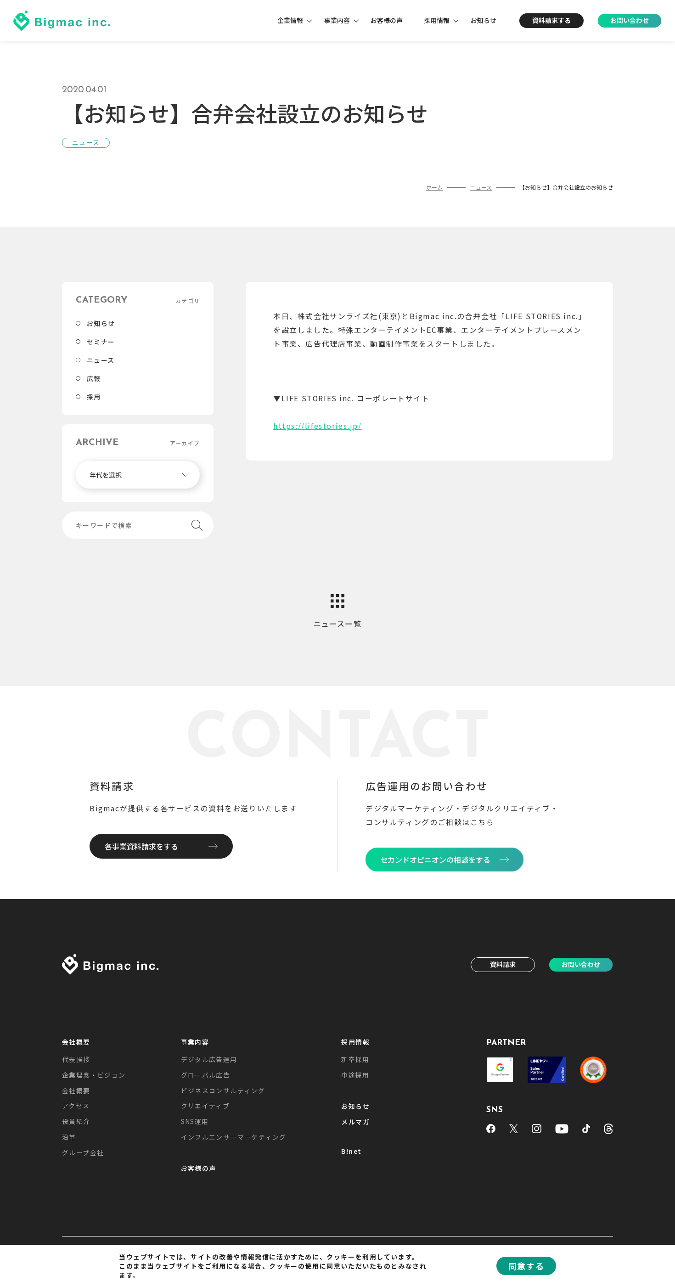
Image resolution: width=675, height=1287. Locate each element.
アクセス (76, 1105)
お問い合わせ (629, 20)
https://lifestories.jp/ (317, 426)
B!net (351, 1151)
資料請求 (503, 964)
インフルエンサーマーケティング (234, 1136)
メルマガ (355, 1122)
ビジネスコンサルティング (223, 1090)
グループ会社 (83, 1152)
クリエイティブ (205, 1105)
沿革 (69, 1136)
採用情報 (437, 20)
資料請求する (551, 20)
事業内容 (337, 20)
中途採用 (355, 1074)
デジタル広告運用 (209, 1059)
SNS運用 (195, 1121)
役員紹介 (76, 1121)
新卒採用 (355, 1059)
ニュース (101, 360)
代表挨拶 (76, 1059)
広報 (94, 378)
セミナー (101, 341)
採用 (94, 396)
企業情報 (290, 20)
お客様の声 (387, 20)
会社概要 (76, 1042)
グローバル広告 (206, 1074)
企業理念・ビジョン (94, 1074)
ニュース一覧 (338, 623)
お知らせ (483, 20)
